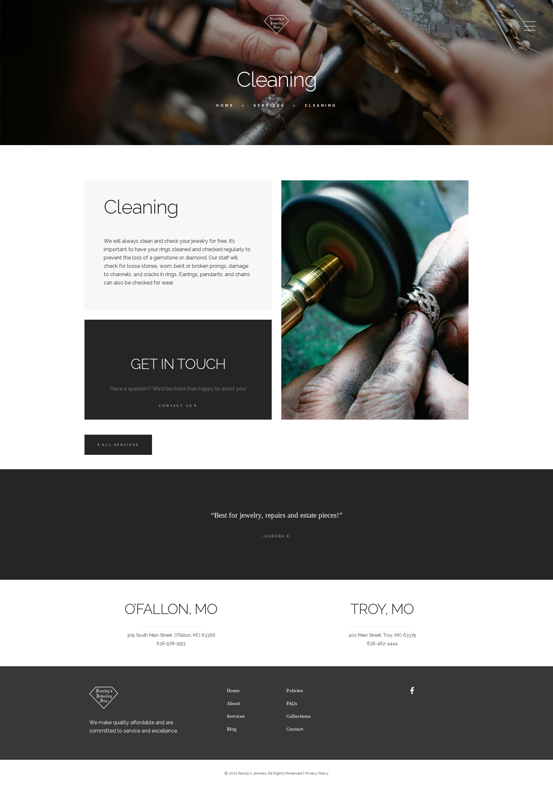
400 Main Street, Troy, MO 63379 (382, 635)
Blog (232, 729)
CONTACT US (176, 405)
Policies (294, 691)
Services (269, 105)
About (233, 704)
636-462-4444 (382, 643)
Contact (294, 729)
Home (225, 105)
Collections (298, 716)
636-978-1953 (171, 643)
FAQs (291, 704)
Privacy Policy (317, 773)
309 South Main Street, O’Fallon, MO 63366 (171, 635)
